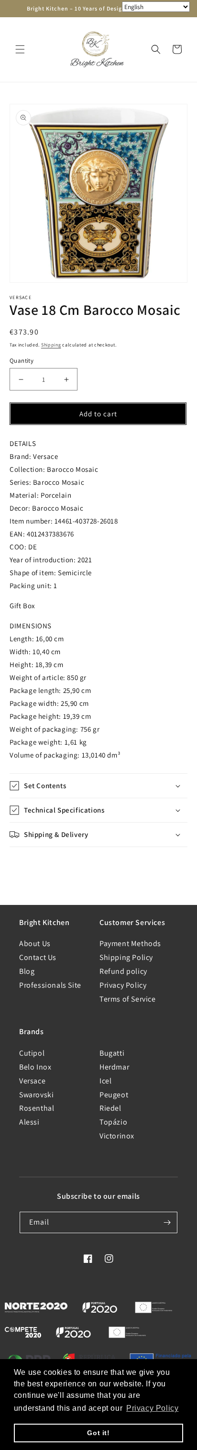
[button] (20, 49)
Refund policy (123, 971)
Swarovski (36, 1095)
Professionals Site (50, 985)
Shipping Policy (126, 957)
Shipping (51, 345)
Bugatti (111, 1053)
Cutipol (31, 1053)
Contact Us (37, 957)
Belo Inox (35, 1067)
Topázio (113, 1122)
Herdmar (114, 1067)
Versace (32, 1081)
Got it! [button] (98, 1433)
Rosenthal (36, 1108)
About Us (35, 943)
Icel (105, 1081)
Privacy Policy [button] (152, 1408)
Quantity (21, 361)
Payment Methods (130, 943)
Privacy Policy (122, 985)
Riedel (110, 1108)
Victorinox (116, 1136)
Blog (26, 971)
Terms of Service (127, 999)
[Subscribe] (166, 1222)
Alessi (29, 1122)
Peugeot (113, 1095)
